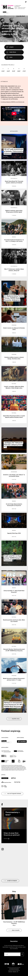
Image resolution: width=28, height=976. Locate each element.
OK (22, 954)
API (17, 971)
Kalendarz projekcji (7, 64)
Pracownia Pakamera (16, 970)
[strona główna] (13, 7)
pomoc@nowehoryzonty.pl (14, 968)
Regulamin (15, 971)
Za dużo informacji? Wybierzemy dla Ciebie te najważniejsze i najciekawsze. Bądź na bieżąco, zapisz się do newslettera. (14, 947)
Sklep (14, 892)
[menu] (26, 2)
